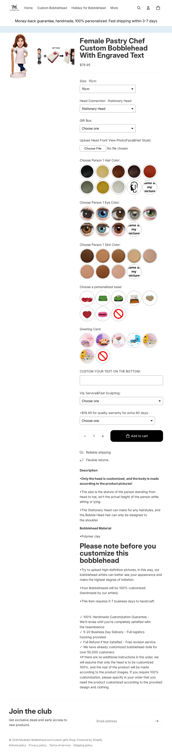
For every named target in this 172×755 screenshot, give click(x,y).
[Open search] (139, 8)
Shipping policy (82, 745)
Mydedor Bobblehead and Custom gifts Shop (47, 740)
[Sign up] (157, 721)
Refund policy (17, 745)
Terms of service (60, 745)
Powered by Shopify (89, 740)
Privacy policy (38, 745)
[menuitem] (114, 8)
